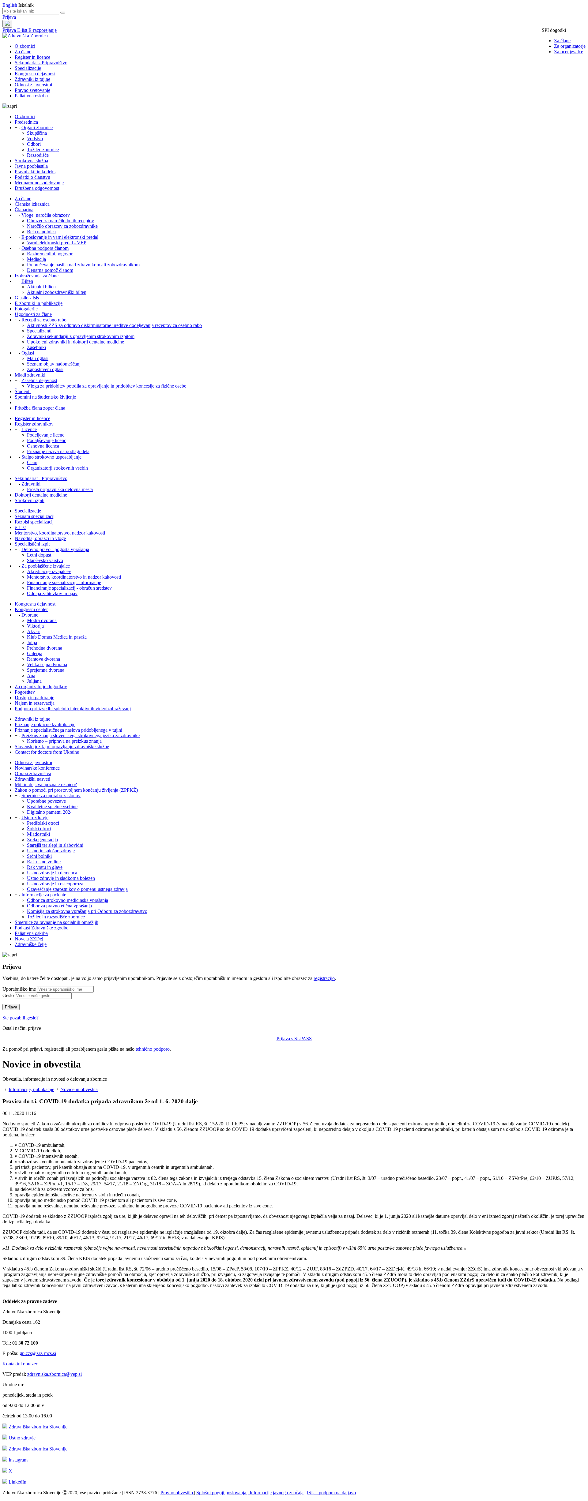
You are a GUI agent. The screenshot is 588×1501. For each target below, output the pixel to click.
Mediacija (36, 259)
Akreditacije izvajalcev (49, 571)
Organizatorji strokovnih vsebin (57, 468)
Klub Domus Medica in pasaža (57, 637)
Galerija (34, 653)
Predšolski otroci (43, 823)
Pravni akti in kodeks (35, 171)
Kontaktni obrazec (20, 1363)
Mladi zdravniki (30, 374)
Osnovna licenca (43, 445)
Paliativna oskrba (31, 95)
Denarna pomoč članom (50, 270)
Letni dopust (39, 554)
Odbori (34, 144)
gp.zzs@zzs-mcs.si (38, 1353)
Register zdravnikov (34, 423)
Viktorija (35, 626)
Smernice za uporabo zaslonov (51, 795)
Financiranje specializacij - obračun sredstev (69, 588)
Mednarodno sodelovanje (39, 182)
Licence (29, 429)
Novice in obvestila (79, 1089)
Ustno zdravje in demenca (52, 872)
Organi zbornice (37, 127)
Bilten (27, 281)
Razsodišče (38, 155)
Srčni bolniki (39, 856)
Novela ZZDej (29, 938)
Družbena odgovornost (37, 188)
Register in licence (32, 57)
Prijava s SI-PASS (294, 1038)
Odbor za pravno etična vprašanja (59, 905)
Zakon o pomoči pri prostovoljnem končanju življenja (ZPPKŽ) (76, 790)
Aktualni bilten (41, 286)
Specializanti (39, 330)
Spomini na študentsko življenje (45, 397)
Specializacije (28, 68)
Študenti (23, 391)
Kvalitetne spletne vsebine (52, 806)
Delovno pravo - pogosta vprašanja (55, 549)
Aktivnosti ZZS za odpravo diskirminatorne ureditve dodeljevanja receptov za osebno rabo (114, 325)
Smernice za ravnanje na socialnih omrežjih (56, 922)
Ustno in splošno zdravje (51, 850)
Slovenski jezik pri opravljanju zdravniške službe (62, 746)
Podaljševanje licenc (46, 440)
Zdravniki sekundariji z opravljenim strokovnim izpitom (80, 336)
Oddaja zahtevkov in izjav (52, 593)
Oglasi (27, 352)
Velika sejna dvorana (47, 664)
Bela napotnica (41, 231)
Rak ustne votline (44, 861)
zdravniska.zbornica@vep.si (54, 1374)
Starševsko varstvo (45, 560)
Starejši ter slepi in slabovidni (55, 845)
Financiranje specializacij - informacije (64, 582)
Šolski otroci (39, 828)
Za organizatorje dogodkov (41, 686)
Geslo (8, 995)
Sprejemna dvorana (45, 670)
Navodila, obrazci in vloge (40, 538)
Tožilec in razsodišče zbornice (56, 916)
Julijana (34, 681)
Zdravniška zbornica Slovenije (37, 1426)
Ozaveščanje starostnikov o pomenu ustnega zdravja (77, 889)
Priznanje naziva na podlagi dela (58, 451)
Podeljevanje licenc (45, 434)
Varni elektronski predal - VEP (56, 242)
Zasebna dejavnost (39, 380)
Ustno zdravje (34, 817)
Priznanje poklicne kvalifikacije (45, 724)
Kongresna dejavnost (35, 73)
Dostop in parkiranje (34, 697)
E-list (22, 30)
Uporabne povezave (46, 801)
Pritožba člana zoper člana (40, 408)
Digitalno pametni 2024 (50, 812)
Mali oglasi (37, 358)
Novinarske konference (37, 768)
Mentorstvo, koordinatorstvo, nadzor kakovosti (60, 532)
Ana (31, 675)
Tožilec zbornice (43, 149)
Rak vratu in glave (44, 867)
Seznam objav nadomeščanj (54, 363)
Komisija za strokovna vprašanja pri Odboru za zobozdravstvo (87, 911)
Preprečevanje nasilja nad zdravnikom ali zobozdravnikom (83, 264)
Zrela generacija (42, 839)
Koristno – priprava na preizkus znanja (64, 741)
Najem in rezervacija (35, 703)
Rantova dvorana (43, 659)
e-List (20, 527)
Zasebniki (36, 347)
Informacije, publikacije (31, 1089)
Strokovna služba (31, 160)
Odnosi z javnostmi (33, 84)
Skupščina (37, 133)
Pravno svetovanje (32, 90)
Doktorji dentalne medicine (41, 494)
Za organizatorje (570, 46)
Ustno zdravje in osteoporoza (55, 883)
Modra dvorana (42, 620)
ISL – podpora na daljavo (331, 1492)
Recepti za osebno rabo (43, 319)
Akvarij (34, 631)
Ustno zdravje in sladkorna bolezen (61, 878)
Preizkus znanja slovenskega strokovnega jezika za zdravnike (80, 735)
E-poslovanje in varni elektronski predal (59, 237)
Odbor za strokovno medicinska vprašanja (67, 900)
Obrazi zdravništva (33, 773)
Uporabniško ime (19, 989)
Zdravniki (30, 483)
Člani (32, 462)
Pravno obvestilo (177, 1492)
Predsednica (26, 122)
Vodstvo (35, 138)
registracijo (324, 978)
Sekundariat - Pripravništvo (41, 62)
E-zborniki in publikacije (38, 303)
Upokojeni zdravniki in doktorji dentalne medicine (75, 341)
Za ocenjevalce (568, 51)
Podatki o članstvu (32, 177)
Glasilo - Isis (27, 297)
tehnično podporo (153, 1049)
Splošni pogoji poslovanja (221, 1492)
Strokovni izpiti (29, 500)
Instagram (17, 1459)
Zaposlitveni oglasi (45, 369)
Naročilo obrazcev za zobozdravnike (62, 226)
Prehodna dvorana (44, 648)
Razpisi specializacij (34, 521)
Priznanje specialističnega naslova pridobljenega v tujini (68, 730)
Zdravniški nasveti (32, 779)
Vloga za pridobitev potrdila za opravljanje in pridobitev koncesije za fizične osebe (106, 385)
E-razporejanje (42, 30)
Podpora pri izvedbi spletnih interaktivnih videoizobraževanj (73, 708)
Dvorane (29, 614)
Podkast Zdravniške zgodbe (41, 927)
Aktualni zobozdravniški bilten (56, 292)
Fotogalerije (26, 308)
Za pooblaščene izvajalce (45, 566)
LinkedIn (16, 1481)
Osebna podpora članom (45, 248)
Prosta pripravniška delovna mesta (60, 489)
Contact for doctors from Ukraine (47, 752)
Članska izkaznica (32, 204)
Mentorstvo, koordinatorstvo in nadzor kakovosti (74, 577)
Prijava (9, 17)
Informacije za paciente (43, 894)
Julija (32, 642)
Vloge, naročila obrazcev (45, 215)
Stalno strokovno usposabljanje (51, 457)
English (10, 5)
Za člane (562, 40)
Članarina (24, 209)
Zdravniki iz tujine (32, 79)
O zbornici (25, 46)
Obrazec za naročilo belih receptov (60, 220)
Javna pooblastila (31, 166)
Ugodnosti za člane (33, 314)
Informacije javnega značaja (275, 1492)
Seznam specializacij (35, 516)
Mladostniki (38, 834)
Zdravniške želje (31, 944)
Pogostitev (25, 692)
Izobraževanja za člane (36, 275)
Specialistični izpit (32, 543)
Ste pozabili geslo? (20, 1017)
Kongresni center (31, 609)
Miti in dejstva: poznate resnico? (46, 784)
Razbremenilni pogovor (50, 253)
